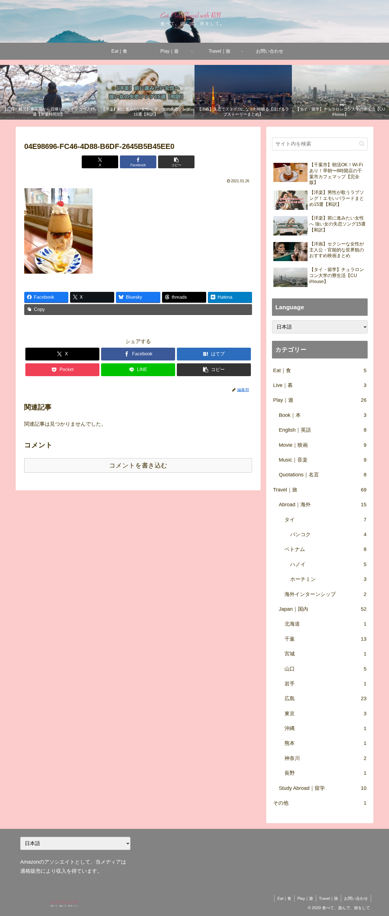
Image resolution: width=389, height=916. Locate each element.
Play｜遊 (305, 898)
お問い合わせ (356, 898)
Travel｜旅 (328, 898)
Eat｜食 (284, 898)
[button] (176, 161)
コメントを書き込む (138, 465)
